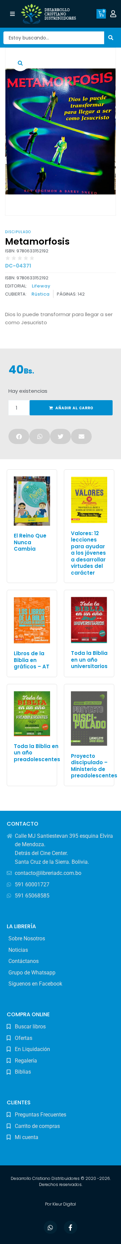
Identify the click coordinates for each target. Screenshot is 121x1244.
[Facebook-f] (70, 1227)
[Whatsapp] (50, 1227)
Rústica (41, 294)
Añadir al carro (74, 408)
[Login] (114, 13)
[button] (12, 14)
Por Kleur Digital (60, 1204)
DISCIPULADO (18, 231)
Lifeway (41, 286)
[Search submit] (111, 37)
